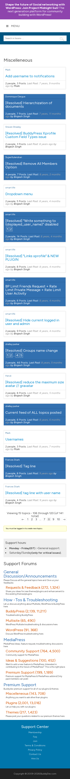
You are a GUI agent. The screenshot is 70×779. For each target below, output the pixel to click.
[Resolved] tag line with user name (32, 493)
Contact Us (35, 754)
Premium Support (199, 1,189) (29, 672)
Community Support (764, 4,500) (33, 651)
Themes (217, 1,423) (21, 712)
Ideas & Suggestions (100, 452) (31, 660)
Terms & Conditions (35, 745)
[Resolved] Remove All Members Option (31, 165)
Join (35, 741)
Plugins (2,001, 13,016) (23, 703)
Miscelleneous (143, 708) (25, 693)
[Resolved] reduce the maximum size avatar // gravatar (34, 384)
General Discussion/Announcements (30, 574)
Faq (35, 736)
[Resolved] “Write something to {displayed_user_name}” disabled (31, 222)
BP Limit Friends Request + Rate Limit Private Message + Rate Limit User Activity (33, 290)
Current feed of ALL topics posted (33, 412)
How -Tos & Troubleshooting (31, 599)
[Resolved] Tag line (20, 466)
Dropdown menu (19, 194)
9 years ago (46, 473)
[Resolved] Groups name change (31, 350)
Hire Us (35, 758)
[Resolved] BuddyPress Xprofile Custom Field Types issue (30, 135)
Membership (35, 732)
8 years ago (46, 144)
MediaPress (14, 639)
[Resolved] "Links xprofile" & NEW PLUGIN (32, 258)
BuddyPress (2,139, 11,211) (26, 611)
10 (58, 519)
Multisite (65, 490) (20, 620)
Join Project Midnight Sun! (35, 6)
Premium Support (20, 684)
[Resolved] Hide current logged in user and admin (32, 322)
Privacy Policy (35, 749)
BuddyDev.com (48, 773)
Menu (15, 26)
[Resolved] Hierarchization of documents (28, 105)
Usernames (14, 439)
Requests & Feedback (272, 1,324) (33, 587)
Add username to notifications (30, 76)
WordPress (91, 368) (22, 630)
